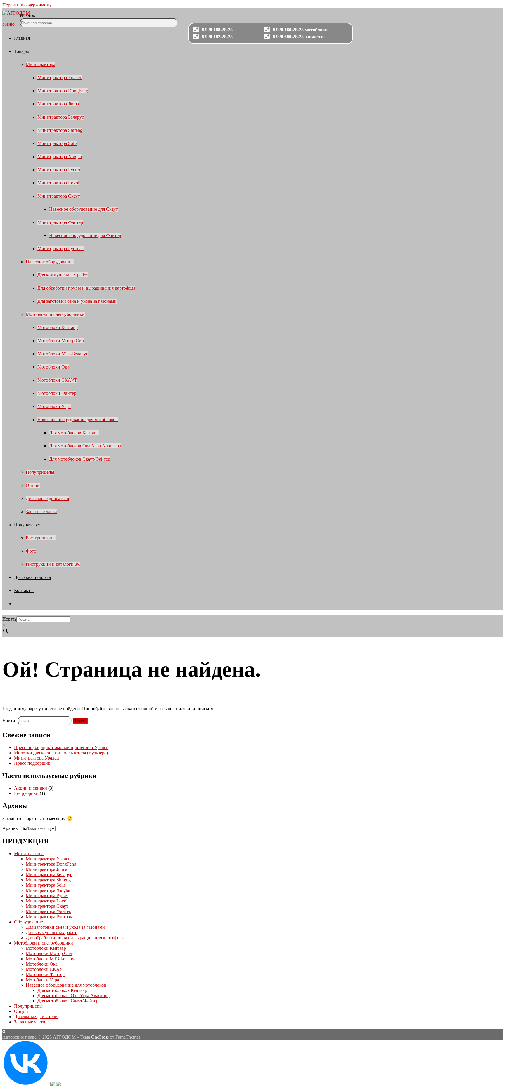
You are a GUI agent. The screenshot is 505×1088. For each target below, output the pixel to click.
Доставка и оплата (32, 577)
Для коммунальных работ (62, 274)
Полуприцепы (40, 472)
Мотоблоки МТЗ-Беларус (62, 353)
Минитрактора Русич (58, 169)
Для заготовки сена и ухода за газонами (77, 301)
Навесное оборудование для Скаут (83, 209)
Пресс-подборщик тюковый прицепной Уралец (61, 747)
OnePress (100, 1037)
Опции (33, 485)
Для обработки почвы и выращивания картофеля (86, 288)
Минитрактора (40, 64)
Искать (9, 619)
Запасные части (41, 511)
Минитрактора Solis (57, 143)
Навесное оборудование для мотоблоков (77, 419)
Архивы (10, 828)
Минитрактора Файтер (60, 222)
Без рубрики (26, 793)
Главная (22, 38)
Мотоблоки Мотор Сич (60, 340)
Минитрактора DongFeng (62, 90)
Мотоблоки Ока (53, 366)
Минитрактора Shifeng (59, 130)
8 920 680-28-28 (288, 36)
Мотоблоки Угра (54, 406)
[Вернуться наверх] (3, 1031)
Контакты (24, 590)
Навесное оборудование (50, 261)
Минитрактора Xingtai (59, 156)
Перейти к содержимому (27, 4)
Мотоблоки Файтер (56, 393)
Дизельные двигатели (47, 498)
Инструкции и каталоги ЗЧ (53, 564)
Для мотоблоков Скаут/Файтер (79, 458)
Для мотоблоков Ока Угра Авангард (85, 445)
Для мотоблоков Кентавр (74, 432)
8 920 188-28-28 (217, 29)
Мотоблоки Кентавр (57, 327)
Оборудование (28, 921)
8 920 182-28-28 (217, 36)
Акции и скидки (30, 788)
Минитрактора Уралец (59, 77)
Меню (8, 24)
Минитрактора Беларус (60, 117)
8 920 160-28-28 (288, 29)
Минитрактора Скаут (58, 195)
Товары (21, 51)
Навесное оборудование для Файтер (85, 235)
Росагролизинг (41, 537)
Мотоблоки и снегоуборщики (55, 314)
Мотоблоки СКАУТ (57, 380)
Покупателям (27, 524)
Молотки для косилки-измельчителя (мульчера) (61, 752)
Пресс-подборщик (32, 763)
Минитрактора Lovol (58, 182)
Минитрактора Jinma (58, 103)
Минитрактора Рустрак (60, 248)
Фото (31, 551)
